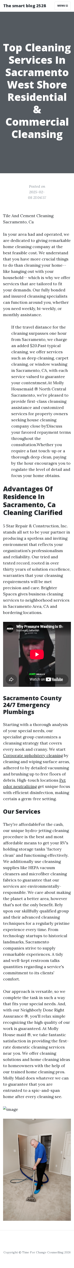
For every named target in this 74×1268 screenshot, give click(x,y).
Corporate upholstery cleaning (33, 755)
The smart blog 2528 (24, 5)
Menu (61, 5)
